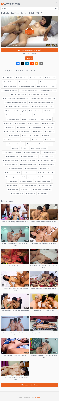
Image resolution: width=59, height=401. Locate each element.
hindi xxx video (27, 135)
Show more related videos (29, 385)
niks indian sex (50, 140)
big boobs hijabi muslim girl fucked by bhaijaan (16, 98)
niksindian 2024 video (49, 152)
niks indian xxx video (46, 144)
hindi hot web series (13, 119)
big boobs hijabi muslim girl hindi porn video (44, 98)
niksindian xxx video (18, 193)
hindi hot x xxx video (46, 119)
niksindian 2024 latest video (39, 148)
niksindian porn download (13, 173)
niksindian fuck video (47, 156)
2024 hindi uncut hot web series (46, 86)
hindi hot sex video (12, 115)
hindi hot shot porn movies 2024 (44, 115)
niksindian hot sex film (16, 169)
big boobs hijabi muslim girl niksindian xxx (18, 107)
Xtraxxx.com (12, 3)
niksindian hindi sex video (47, 164)
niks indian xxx (32, 144)
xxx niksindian (43, 193)
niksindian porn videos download (16, 177)
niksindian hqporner (31, 169)
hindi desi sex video (35, 111)
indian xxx (46, 135)
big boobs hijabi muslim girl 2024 (39, 94)
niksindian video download (43, 181)
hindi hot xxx (8, 123)
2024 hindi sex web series (27, 86)
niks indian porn (38, 140)
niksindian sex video (26, 181)
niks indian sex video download (16, 144)
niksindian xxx (26, 189)
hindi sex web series (35, 127)
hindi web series (15, 135)
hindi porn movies (34, 123)
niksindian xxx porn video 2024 (42, 189)
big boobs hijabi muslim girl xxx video (42, 107)
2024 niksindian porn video (49, 90)
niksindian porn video (29, 173)
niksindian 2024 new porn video (13, 152)
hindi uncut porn (10, 131)
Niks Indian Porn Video (10, 82)
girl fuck (24, 111)
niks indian (26, 140)
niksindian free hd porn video (29, 156)
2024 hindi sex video (10, 86)
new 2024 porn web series (12, 140)
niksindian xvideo (13, 189)
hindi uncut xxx (50, 131)
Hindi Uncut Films (22, 78)
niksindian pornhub (34, 177)
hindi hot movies (49, 111)
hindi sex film (10, 127)
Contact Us (37, 397)
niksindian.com (31, 193)
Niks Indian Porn (50, 78)
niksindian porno (47, 177)
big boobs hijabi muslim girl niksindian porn (42, 102)
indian (37, 135)
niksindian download (12, 156)
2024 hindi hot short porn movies (29, 82)
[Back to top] (56, 397)
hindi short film (49, 127)
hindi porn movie (20, 123)
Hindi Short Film (9, 78)
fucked (16, 111)
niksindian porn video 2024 (46, 173)
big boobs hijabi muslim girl (19, 94)
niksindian (25, 148)
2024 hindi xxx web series (10, 90)
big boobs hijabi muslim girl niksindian (16, 102)
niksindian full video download (47, 160)
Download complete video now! (30, 50)
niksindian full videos (11, 164)
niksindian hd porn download (28, 164)
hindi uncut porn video (24, 131)
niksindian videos (12, 185)
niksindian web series (46, 185)
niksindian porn (45, 169)
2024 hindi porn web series (49, 82)
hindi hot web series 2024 (29, 119)
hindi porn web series (48, 123)
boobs (8, 111)
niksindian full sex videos (28, 160)
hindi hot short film (26, 115)
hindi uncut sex (38, 131)
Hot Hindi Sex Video (36, 78)
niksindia (15, 148)
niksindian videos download (29, 185)
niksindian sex (13, 181)
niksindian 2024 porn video (32, 152)
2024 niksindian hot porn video (29, 90)
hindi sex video (22, 127)
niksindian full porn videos (11, 160)
